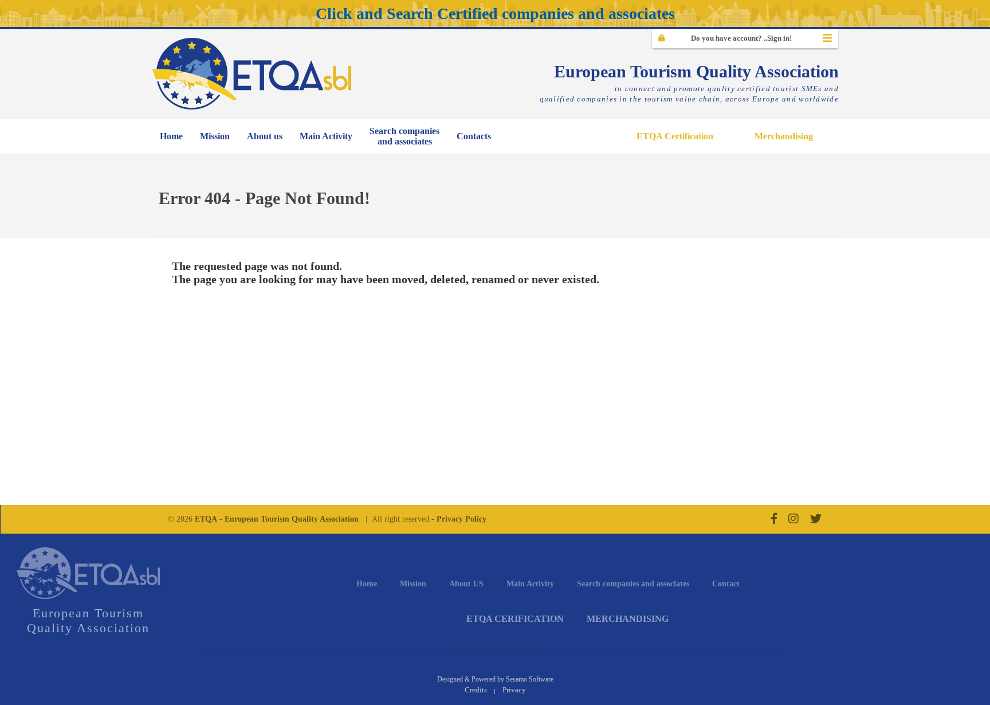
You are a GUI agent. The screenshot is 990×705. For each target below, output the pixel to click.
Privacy (514, 690)
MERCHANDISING (628, 619)
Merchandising (784, 136)
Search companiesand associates (404, 136)
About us (264, 136)
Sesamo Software (529, 679)
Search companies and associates (633, 583)
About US (466, 583)
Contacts (474, 136)
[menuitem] (171, 136)
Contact (726, 583)
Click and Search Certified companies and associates (495, 13)
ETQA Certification (675, 136)
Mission (215, 136)
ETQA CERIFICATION (515, 619)
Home (171, 136)
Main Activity (326, 136)
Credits (476, 690)
